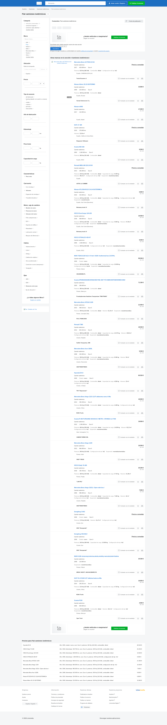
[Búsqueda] (47, 3)
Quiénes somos (26, 694)
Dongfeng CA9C (79, 511)
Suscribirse (56, 48)
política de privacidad (87, 51)
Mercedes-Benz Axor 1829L (83, 348)
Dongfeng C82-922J (80, 534)
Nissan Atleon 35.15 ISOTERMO (84, 84)
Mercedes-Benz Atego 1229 (83, 443)
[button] (138, 78)
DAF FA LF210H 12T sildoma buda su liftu (88, 578)
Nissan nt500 (78, 106)
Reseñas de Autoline (56, 703)
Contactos (25, 700)
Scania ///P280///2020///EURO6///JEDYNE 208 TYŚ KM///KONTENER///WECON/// (99, 280)
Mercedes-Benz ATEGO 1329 (83, 302)
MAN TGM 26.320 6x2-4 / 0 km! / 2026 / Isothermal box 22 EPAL (94, 256)
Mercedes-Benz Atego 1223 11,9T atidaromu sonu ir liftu (92, 396)
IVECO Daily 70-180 (80, 465)
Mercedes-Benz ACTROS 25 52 (84, 62)
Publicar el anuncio (119, 37)
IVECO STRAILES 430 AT (82, 237)
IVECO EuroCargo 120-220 (83, 213)
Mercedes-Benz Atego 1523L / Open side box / (89, 487)
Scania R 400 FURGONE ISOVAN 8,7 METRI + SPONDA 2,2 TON (95, 419)
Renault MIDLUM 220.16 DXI (83, 165)
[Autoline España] (28, 3)
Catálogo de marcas (56, 706)
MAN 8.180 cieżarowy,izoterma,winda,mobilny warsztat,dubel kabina (96, 556)
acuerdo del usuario (103, 51)
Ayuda (24, 697)
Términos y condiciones (57, 694)
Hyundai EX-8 (78, 373)
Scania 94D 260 (79, 147)
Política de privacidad (57, 697)
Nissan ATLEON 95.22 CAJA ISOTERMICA (88, 189)
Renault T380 (78, 324)
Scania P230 (78, 600)
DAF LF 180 (78, 125)
